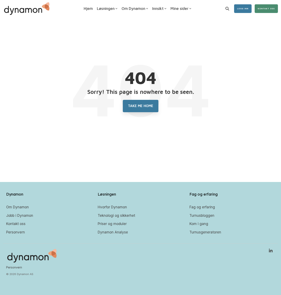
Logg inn (242, 8)
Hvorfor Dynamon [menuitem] (112, 207)
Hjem (88, 8)
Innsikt (158, 8)
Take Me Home (140, 106)
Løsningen (106, 8)
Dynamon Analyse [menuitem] (113, 232)
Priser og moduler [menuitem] (112, 224)
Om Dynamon (133, 8)
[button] (271, 251)
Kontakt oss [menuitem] (16, 224)
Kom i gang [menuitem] (198, 224)
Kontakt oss (266, 8)
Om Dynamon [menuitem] (17, 207)
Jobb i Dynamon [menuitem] (19, 215)
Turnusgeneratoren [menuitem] (205, 232)
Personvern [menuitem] (15, 232)
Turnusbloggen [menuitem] (201, 215)
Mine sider (179, 8)
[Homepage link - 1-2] (32, 261)
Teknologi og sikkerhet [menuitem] (116, 215)
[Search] (227, 8)
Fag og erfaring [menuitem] (202, 207)
